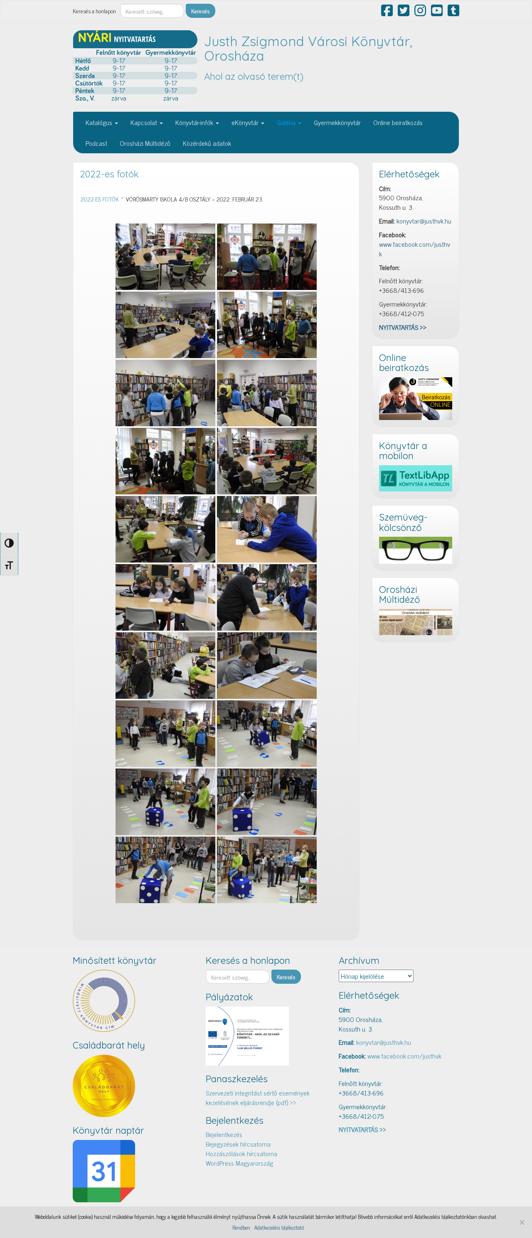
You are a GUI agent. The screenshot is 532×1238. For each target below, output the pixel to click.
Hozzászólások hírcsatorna (241, 1153)
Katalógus (100, 122)
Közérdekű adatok (207, 143)
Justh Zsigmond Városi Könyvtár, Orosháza (308, 48)
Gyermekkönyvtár (337, 122)
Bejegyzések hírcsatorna (238, 1143)
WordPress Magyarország (239, 1162)
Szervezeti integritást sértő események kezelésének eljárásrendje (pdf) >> (258, 1097)
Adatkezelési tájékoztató (279, 1227)
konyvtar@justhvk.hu (424, 220)
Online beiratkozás (398, 122)
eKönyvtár (246, 122)
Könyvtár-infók (195, 122)
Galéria (287, 122)
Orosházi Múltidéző (145, 143)
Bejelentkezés (224, 1134)
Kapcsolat (145, 122)
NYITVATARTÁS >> (402, 327)
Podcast (96, 143)
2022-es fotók (109, 174)
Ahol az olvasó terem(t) (253, 76)
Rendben (241, 1227)
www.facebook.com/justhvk (414, 248)
